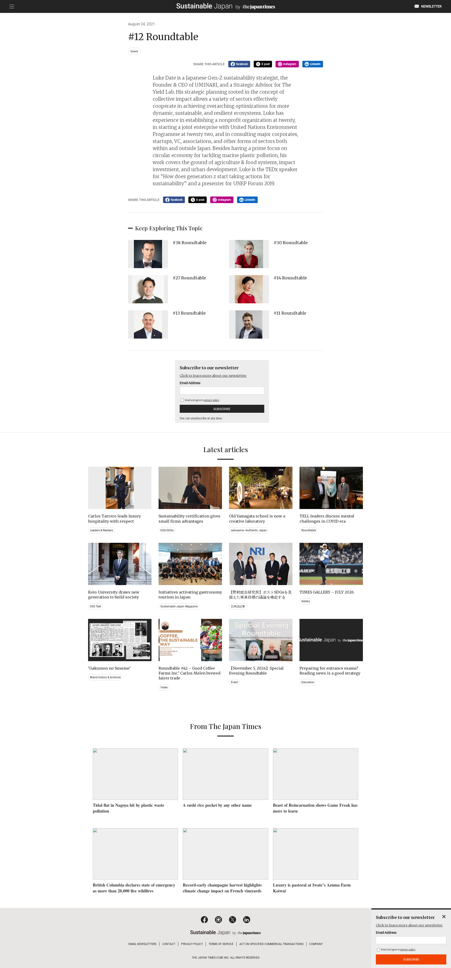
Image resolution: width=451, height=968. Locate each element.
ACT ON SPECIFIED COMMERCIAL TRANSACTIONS (271, 944)
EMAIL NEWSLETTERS (142, 944)
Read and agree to (201, 400)
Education (307, 682)
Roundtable (308, 530)
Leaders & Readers (101, 530)
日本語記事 (238, 606)
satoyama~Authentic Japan (249, 530)
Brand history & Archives (105, 677)
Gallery (305, 601)
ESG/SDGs (167, 530)
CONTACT (168, 944)
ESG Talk (95, 606)
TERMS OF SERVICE (221, 944)
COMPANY (316, 944)
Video (164, 687)
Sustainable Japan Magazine (179, 606)
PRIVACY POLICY (192, 944)
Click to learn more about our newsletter (213, 376)
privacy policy (211, 400)
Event (134, 51)
